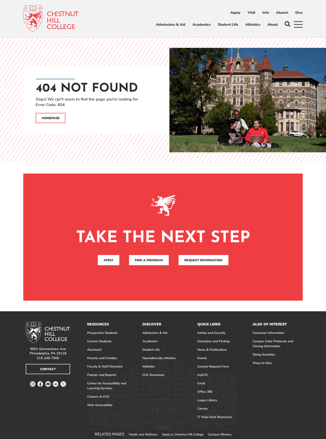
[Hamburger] (298, 24)
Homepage (51, 118)
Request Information (203, 260)
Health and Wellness (143, 434)
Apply (108, 260)
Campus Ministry (220, 434)
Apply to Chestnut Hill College (183, 434)
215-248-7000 (48, 358)
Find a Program (149, 260)
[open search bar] (287, 24)
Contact (48, 369)
